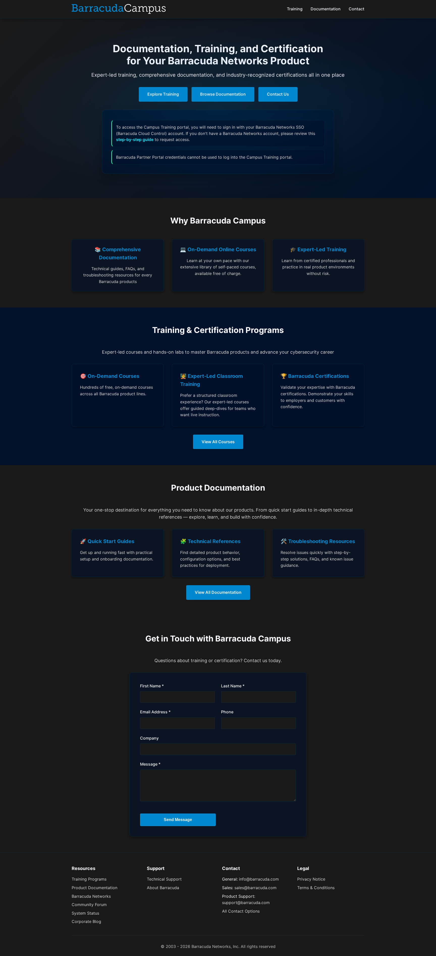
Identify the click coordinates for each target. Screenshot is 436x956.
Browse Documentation (223, 94)
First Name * (152, 685)
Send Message (178, 820)
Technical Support (164, 879)
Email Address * (155, 711)
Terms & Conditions (316, 887)
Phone (227, 711)
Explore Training (163, 94)
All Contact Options (241, 911)
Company (149, 738)
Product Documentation (94, 887)
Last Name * (232, 685)
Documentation (326, 8)
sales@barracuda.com (255, 887)
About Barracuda (163, 887)
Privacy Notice (311, 879)
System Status (85, 913)
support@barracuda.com (246, 902)
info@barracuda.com (259, 879)
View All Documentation (218, 592)
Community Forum (89, 904)
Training (295, 8)
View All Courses (218, 441)
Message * (150, 764)
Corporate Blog (86, 921)
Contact (356, 8)
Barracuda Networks (91, 896)
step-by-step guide (134, 139)
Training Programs (89, 879)
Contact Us (278, 94)
